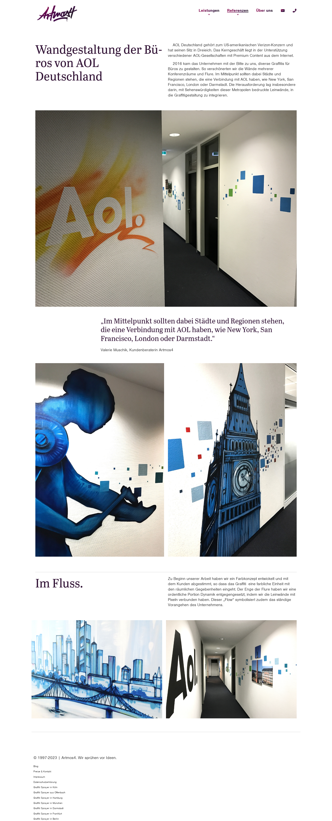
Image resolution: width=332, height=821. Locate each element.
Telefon (294, 10)
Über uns (264, 10)
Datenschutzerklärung (44, 782)
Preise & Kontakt (42, 771)
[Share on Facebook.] (296, 759)
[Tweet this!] (297, 759)
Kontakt (283, 10)
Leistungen (209, 10)
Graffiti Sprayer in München (47, 803)
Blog (35, 766)
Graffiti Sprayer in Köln (45, 787)
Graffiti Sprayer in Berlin (46, 818)
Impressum (39, 776)
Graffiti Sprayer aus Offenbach (49, 792)
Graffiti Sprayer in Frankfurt (47, 813)
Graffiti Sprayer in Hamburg (47, 797)
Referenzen (237, 10)
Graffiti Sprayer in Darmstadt (48, 808)
